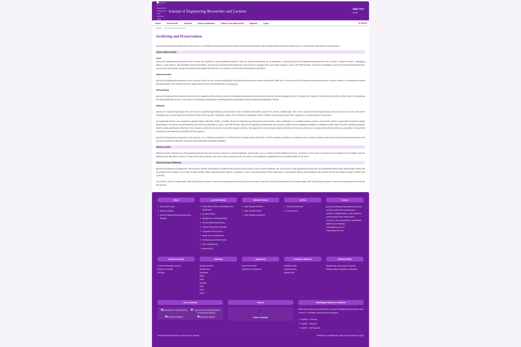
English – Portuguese (310, 328)
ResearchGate (290, 269)
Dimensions (205, 269)
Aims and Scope (167, 206)
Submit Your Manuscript (232, 23)
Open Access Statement (213, 235)
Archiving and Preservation (214, 240)
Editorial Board (167, 211)
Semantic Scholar (165, 269)
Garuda (203, 283)
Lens (202, 289)
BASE (202, 276)
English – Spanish (309, 323)
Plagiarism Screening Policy (214, 218)
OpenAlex (204, 272)
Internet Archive (249, 265)
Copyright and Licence (212, 231)
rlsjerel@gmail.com (335, 230)
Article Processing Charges (214, 227)
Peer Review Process (253, 206)
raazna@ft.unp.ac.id (335, 227)
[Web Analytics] (260, 310)
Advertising (207, 248)
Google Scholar (206, 265)
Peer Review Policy (252, 211)
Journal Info (172, 23)
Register (253, 23)
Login (266, 23)
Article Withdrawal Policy (213, 222)
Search (363, 23)
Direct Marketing (210, 244)
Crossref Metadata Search (169, 265)
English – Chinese (309, 319)
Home (158, 23)
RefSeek (161, 272)
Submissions (292, 211)
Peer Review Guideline (254, 215)
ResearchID (289, 272)
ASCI (202, 286)
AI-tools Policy (208, 214)
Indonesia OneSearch (251, 269)
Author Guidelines (206, 23)
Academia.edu (290, 265)
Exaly (202, 293)
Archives (188, 23)
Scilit (202, 279)
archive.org (232, 84)
